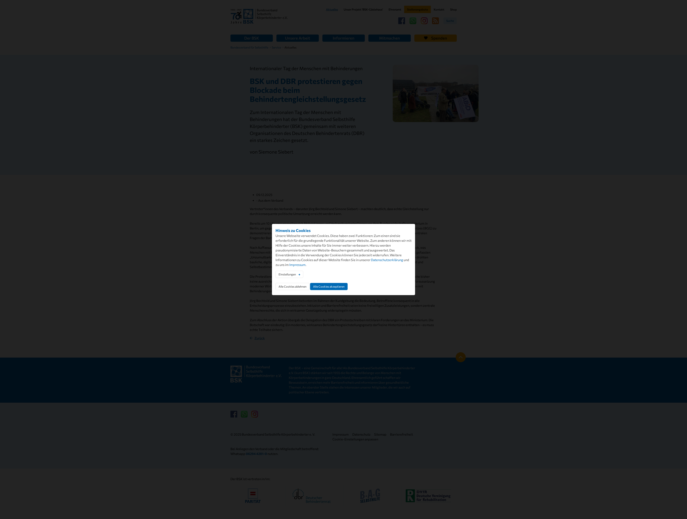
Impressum (297, 265)
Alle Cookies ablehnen (292, 286)
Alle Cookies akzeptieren (329, 286)
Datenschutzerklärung (387, 260)
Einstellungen (287, 274)
